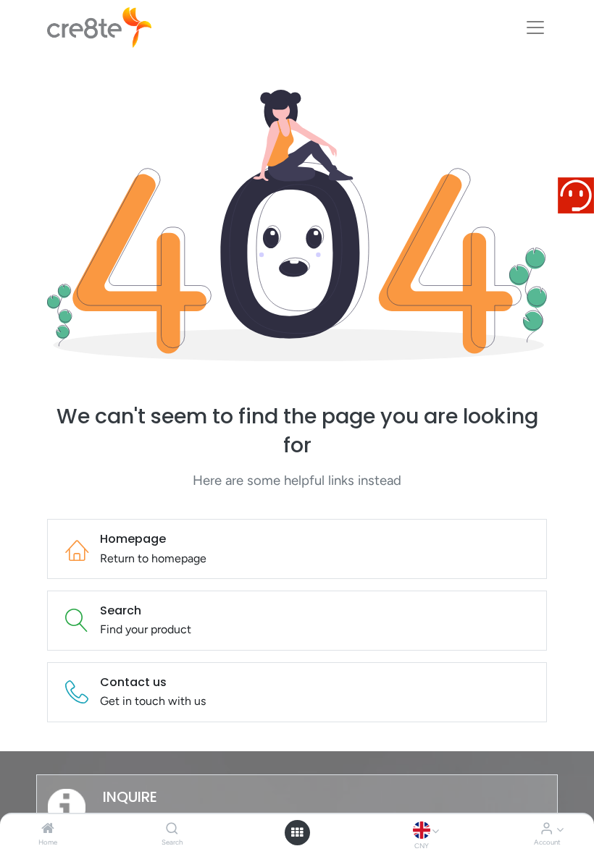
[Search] (172, 829)
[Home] (47, 829)
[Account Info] (546, 829)
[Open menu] (297, 832)
